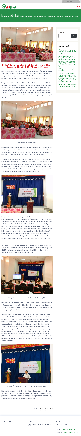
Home (3, 15)
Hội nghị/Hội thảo (14, 15)
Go (74, 36)
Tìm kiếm (61, 32)
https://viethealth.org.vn (70, 432)
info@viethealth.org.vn (68, 429)
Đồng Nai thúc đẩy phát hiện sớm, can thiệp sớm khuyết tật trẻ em (67, 51)
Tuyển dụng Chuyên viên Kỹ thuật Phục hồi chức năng (67, 85)
